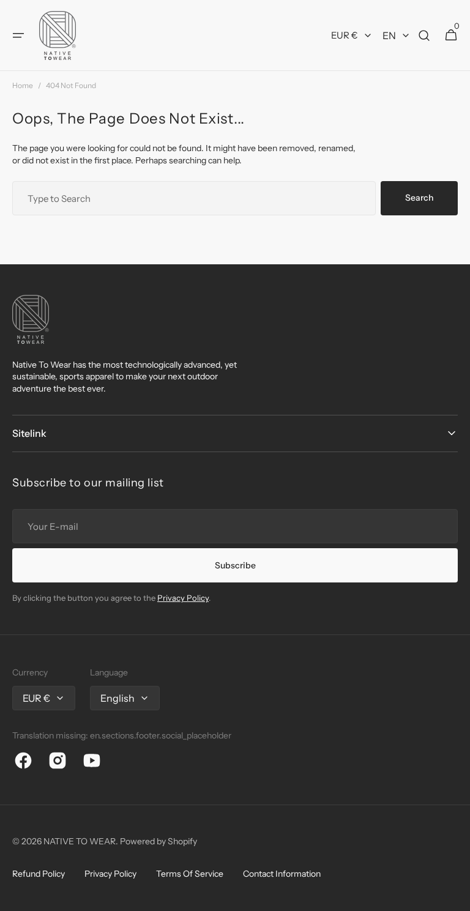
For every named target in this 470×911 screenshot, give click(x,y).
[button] (18, 35)
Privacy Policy (183, 598)
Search (419, 197)
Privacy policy (110, 873)
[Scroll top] (455, 896)
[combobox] (194, 198)
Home (22, 85)
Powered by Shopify (158, 841)
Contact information (282, 873)
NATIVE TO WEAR (79, 841)
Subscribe (235, 565)
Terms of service (189, 873)
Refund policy (38, 873)
